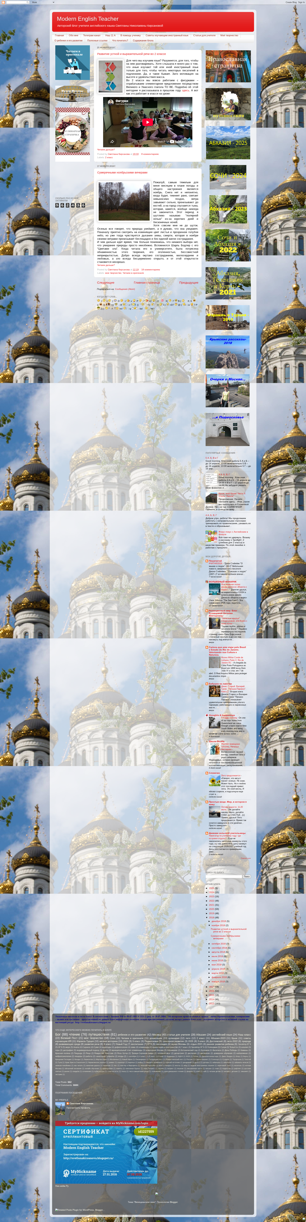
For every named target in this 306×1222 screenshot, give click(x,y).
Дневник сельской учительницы (227, 833)
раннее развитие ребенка (220, 1044)
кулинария (173, 1038)
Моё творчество (229, 35)
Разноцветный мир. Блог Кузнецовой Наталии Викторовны (223, 613)
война (140, 1062)
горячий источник (172, 1062)
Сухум (223, 1047)
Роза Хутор (122, 1053)
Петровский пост (156, 1059)
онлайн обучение (92, 1068)
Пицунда (78, 1053)
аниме (111, 1062)
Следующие (105, 282)
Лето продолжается (231, 775)
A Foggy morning (229, 718)
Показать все (246, 858)
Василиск (217, 1050)
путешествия (98, 1034)
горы (57, 1050)
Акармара (171, 1056)
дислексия (205, 1053)
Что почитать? (120, 40)
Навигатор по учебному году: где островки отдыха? (225, 837)
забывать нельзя (241, 1062)
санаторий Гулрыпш (105, 1056)
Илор (238, 1056)
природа (246, 1041)
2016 (212, 991)
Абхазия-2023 (218, 1038)
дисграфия (68, 1050)
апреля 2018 (219, 969)
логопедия (161, 1044)
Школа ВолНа (216, 741)
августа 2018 (219, 952)
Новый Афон (127, 1059)
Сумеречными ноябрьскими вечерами (122, 172)
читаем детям (215, 1071)
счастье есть (113, 1071)
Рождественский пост (174, 1059)
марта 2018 (218, 973)
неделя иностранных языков (202, 1065)
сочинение (86, 1071)
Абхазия (201, 1034)
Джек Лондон (227, 1056)
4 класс (107, 1044)
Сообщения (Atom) (125, 289)
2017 (212, 987)
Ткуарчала (237, 1059)
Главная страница (147, 282)
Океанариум (140, 1059)
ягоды (121, 1056)
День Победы (231, 1050)
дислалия (192, 1053)
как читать (78, 1065)
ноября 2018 (219, 925)
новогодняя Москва (155, 1050)
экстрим (58, 1074)
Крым (234, 1038)
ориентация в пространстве (165, 1047)
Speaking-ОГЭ (197, 1047)
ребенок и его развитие (132, 1034)
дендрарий (187, 1062)
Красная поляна (62, 1053)
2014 (212, 999)
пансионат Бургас (133, 1068)
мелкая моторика (108, 1041)
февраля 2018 (219, 977)
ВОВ (188, 1056)
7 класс (184, 1047)
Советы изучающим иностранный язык (167, 35)
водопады (106, 1047)
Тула (60, 1062)
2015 (212, 995)
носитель (238, 1065)
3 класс (201, 1041)
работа (89, 1056)
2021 (212, 905)
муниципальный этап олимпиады (127, 1050)
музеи (105, 1050)
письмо (208, 1068)
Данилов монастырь (210, 1056)
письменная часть (194, 1068)
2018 (212, 917)
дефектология (121, 1047)
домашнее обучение (223, 1053)
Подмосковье (151, 1041)
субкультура (99, 1071)
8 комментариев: (150, 154)
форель (190, 1071)
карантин (106, 1065)
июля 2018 (218, 956)
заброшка (216, 1062)
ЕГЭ (149, 1044)
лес (115, 1065)
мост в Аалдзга (165, 1065)
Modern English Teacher (88, 18)
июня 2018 (218, 960)
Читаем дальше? (106, 149)
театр (123, 1071)
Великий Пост (69, 1038)
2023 (212, 896)
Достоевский (216, 1041)
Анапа (76, 1047)
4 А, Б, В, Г (224, 474)
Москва (156, 1034)
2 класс (109, 157)
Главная (59, 35)
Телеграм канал (91, 35)
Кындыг (78, 1059)
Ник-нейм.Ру (62, 1186)
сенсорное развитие (173, 1041)
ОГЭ (60, 1047)
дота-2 (197, 1062)
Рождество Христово (103, 1053)
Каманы (244, 1050)
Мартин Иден (101, 1059)
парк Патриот (149, 1068)
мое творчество (113, 273)
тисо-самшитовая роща (138, 1071)
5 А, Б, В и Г (212, 458)
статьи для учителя (178, 1034)
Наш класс (244, 1034)
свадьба (76, 1071)
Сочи (112, 1038)
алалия (244, 1047)
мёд (185, 1065)
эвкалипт (244, 1071)
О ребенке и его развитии (68, 40)
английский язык (222, 1034)
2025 (212, 888)
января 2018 (219, 981)
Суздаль (225, 1059)
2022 (212, 901)
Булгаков (205, 1050)
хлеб (198, 1071)
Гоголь (195, 1056)
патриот (170, 1068)
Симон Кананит (202, 1059)
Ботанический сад (189, 1050)
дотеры (206, 1062)
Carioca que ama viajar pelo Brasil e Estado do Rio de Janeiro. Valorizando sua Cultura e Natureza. (227, 651)
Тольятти (233, 1047)
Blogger (174, 1202)
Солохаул (215, 1059)
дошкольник (156, 1038)
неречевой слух (223, 1065)
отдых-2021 (196, 1044)
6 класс (142, 1056)
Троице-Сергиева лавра (143, 1053)
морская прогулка (148, 1065)
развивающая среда (69, 1044)
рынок (66, 1071)
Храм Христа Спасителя (75, 1062)
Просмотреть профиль (78, 1108)
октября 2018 (219, 944)
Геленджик (212, 1047)
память (119, 1068)
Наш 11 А (110, 35)
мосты (177, 1065)
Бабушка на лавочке (220, 684)
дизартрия (179, 1053)
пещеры (78, 1056)
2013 (212, 1003)
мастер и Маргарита (128, 1065)
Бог (58, 1034)
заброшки (227, 1062)
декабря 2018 (219, 921)
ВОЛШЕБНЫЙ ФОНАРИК (223, 582)
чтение (74, 1034)
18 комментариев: (151, 269)
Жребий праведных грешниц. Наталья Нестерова (230, 746)
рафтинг (237, 1068)
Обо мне (73, 35)
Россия (189, 1059)
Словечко (214, 773)
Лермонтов (88, 1059)
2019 (212, 913)
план (217, 1068)
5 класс (136, 1041)
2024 (212, 892)
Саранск (86, 1047)
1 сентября (131, 1056)
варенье (131, 1062)
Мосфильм (114, 1059)
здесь (185, 90)
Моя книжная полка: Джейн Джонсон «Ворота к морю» (234, 587)
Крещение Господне (63, 1059)
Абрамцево (172, 1050)
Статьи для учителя (204, 35)
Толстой (247, 1059)
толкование (156, 1071)
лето (188, 1038)
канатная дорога (93, 1065)
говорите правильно (154, 1062)
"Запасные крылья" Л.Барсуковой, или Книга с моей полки (234, 621)
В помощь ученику (130, 35)
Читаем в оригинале (133, 273)
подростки (226, 1068)
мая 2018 (217, 964)
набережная (242, 1053)
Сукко (96, 1047)
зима (133, 1047)
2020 (212, 909)
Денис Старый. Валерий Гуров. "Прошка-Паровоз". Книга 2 (233, 689)
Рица (88, 1053)
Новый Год (121, 1044)
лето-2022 (232, 1041)
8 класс (152, 1056)
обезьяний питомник (73, 1068)
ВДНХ (180, 1056)
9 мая (161, 1056)
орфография (107, 1068)
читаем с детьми (230, 1071)
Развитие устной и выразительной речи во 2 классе (131, 54)
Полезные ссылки (97, 40)
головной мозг (164, 1053)
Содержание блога (143, 40)
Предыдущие (188, 282)
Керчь (245, 1056)
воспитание (137, 1044)
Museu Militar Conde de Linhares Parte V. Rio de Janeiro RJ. (232, 660)
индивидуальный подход (88, 1050)
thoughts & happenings (222, 715)
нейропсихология (63, 1056)
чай (204, 1071)
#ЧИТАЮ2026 (216, 563)
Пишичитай (215, 561)
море (68, 1047)
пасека (161, 1068)
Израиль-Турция (85, 1041)
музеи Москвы (178, 1044)
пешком (180, 1068)
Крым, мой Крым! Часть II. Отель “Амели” (232, 494)
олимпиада (144, 1047)
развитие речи (91, 1044)
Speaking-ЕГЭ (244, 1044)
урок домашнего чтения (173, 1071)
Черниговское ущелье (97, 1062)
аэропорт (121, 1062)
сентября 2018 (220, 948)
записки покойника (63, 1065)
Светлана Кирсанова (81, 1103)
